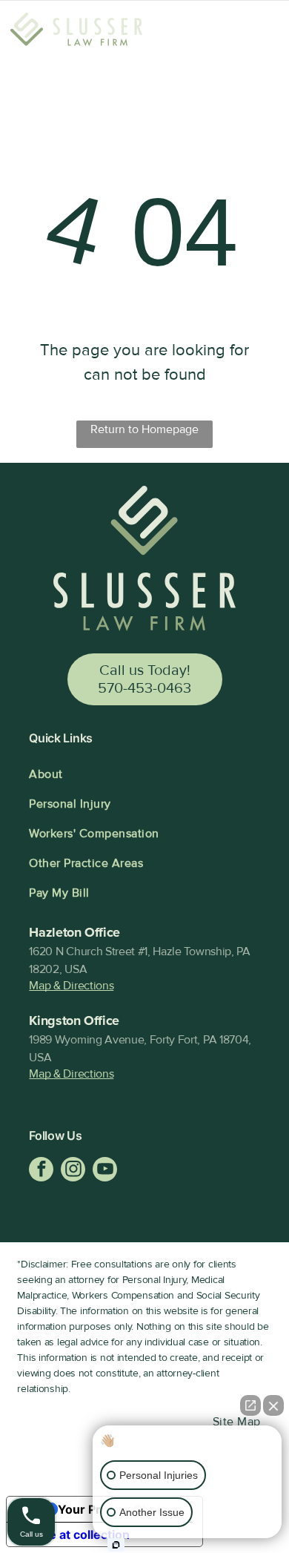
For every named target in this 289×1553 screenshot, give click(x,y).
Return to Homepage (144, 429)
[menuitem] (144, 774)
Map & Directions (71, 985)
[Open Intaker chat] (115, 1545)
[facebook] (41, 1171)
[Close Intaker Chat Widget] (273, 1405)
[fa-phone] (214, 40)
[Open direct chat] (250, 1405)
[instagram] (73, 1171)
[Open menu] (258, 31)
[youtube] (105, 1171)
